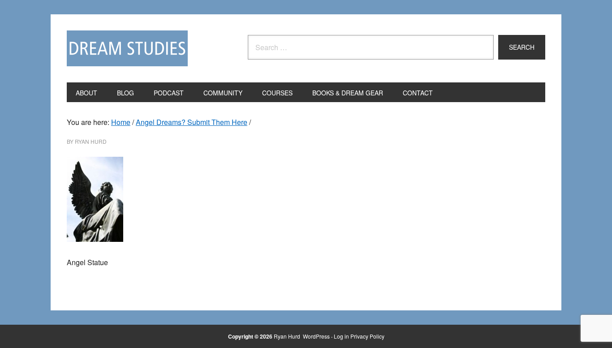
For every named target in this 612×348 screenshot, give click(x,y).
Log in (341, 336)
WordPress (316, 336)
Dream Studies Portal (127, 48)
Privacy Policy (367, 336)
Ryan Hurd (288, 336)
